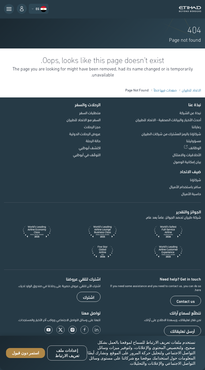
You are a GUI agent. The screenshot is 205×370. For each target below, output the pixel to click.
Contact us (185, 301)
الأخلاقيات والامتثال (186, 154)
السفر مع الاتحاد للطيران (83, 119)
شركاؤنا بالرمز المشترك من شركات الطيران (171, 133)
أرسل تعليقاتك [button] (182, 331)
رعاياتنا (196, 126)
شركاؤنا (195, 179)
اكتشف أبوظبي (89, 147)
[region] (102, 353)
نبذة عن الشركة (190, 112)
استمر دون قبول (25, 353)
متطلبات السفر (89, 112)
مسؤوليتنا (193, 140)
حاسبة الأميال (191, 193)
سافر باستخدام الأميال (185, 186)
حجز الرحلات (92, 126)
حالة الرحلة (93, 140)
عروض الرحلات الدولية (84, 133)
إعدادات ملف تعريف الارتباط (67, 353)
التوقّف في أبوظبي (86, 154)
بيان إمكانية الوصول (187, 161)
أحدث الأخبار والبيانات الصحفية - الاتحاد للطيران (168, 119)
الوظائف (195, 147)
